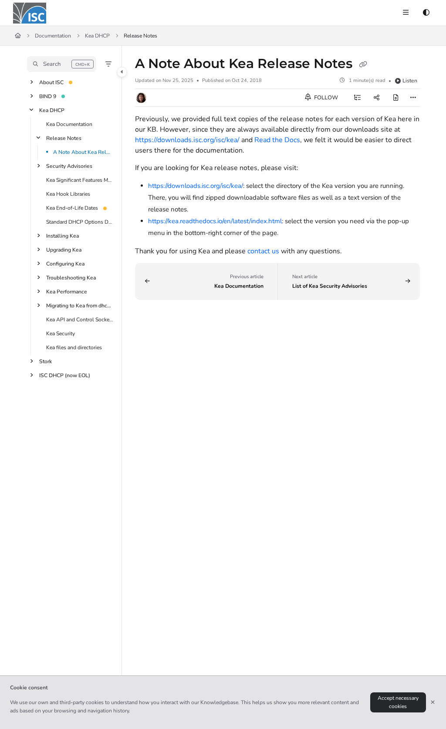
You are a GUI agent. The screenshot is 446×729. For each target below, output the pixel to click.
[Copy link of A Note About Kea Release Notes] (363, 65)
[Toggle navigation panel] (122, 72)
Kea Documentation (69, 124)
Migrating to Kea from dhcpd (79, 305)
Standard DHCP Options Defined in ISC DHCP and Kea (79, 221)
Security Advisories (69, 166)
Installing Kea (62, 235)
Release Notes (63, 138)
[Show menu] (405, 13)
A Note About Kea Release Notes (83, 152)
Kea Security (60, 333)
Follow (325, 98)
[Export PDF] (396, 98)
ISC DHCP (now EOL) (64, 375)
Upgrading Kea (63, 249)
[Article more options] (413, 98)
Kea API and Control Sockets (79, 319)
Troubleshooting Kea (71, 277)
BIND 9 (47, 96)
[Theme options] (426, 13)
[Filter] (108, 64)
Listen (409, 80)
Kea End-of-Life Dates (72, 207)
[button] (61, 64)
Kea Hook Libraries (68, 194)
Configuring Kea (65, 263)
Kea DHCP (97, 35)
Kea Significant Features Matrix (79, 180)
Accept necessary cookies (398, 702)
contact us (263, 251)
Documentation (53, 35)
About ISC (51, 82)
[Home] (29, 13)
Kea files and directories (74, 347)
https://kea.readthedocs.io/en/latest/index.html (215, 221)
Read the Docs (277, 140)
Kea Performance (66, 291)
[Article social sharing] (377, 98)
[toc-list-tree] (358, 98)
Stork (45, 361)
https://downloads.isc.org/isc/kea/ (187, 140)
